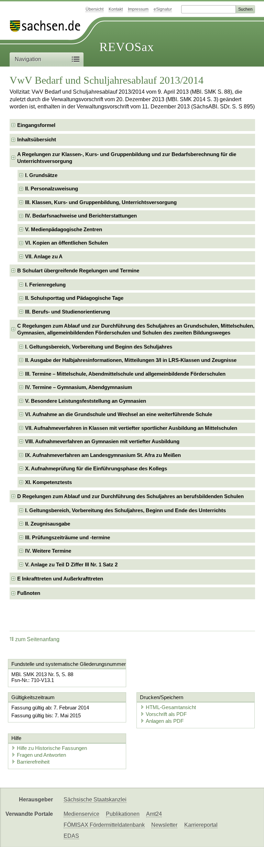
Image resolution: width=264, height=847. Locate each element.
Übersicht (94, 9)
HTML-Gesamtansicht (171, 707)
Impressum (138, 9)
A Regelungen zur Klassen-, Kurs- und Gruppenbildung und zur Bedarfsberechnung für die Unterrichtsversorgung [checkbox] (126, 157)
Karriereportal (201, 825)
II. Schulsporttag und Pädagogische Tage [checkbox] (74, 298)
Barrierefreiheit (33, 762)
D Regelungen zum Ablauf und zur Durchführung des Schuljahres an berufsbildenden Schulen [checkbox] (130, 496)
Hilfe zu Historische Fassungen (52, 748)
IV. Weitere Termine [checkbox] (48, 551)
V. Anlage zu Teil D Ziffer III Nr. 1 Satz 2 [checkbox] (71, 564)
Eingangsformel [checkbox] (36, 125)
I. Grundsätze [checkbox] (41, 175)
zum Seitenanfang (37, 639)
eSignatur (163, 9)
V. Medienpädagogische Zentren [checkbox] (63, 229)
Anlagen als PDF (165, 721)
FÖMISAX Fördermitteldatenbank (104, 825)
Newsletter (164, 825)
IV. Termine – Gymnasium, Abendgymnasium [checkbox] (78, 387)
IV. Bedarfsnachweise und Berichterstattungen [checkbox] (81, 216)
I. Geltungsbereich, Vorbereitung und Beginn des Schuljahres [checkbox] (98, 347)
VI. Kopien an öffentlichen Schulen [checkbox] (66, 243)
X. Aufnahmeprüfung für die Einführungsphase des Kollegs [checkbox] (96, 468)
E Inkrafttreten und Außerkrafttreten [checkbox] (60, 578)
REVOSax (126, 47)
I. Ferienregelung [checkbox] (45, 284)
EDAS (71, 836)
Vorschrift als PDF (166, 714)
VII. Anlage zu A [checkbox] (44, 256)
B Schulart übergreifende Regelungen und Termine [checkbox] (78, 270)
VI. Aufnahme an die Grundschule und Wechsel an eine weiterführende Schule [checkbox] (118, 414)
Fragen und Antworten (41, 755)
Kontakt (116, 9)
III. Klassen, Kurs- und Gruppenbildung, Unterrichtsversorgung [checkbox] (101, 202)
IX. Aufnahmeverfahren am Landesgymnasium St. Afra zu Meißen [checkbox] (103, 455)
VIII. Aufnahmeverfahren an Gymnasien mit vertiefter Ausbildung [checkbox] (102, 441)
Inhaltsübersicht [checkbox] (36, 139)
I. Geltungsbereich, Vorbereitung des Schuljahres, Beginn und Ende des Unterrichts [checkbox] (125, 510)
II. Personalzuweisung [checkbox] (51, 188)
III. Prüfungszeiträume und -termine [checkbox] (67, 537)
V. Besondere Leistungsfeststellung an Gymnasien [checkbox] (85, 401)
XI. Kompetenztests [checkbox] (48, 482)
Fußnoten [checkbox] (28, 593)
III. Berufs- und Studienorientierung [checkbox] (67, 312)
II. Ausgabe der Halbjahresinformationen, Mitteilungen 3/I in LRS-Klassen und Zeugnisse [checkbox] (130, 360)
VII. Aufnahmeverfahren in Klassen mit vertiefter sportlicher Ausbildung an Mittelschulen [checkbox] (131, 428)
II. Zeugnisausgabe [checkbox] (47, 524)
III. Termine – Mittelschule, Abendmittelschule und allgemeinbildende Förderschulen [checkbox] (125, 374)
